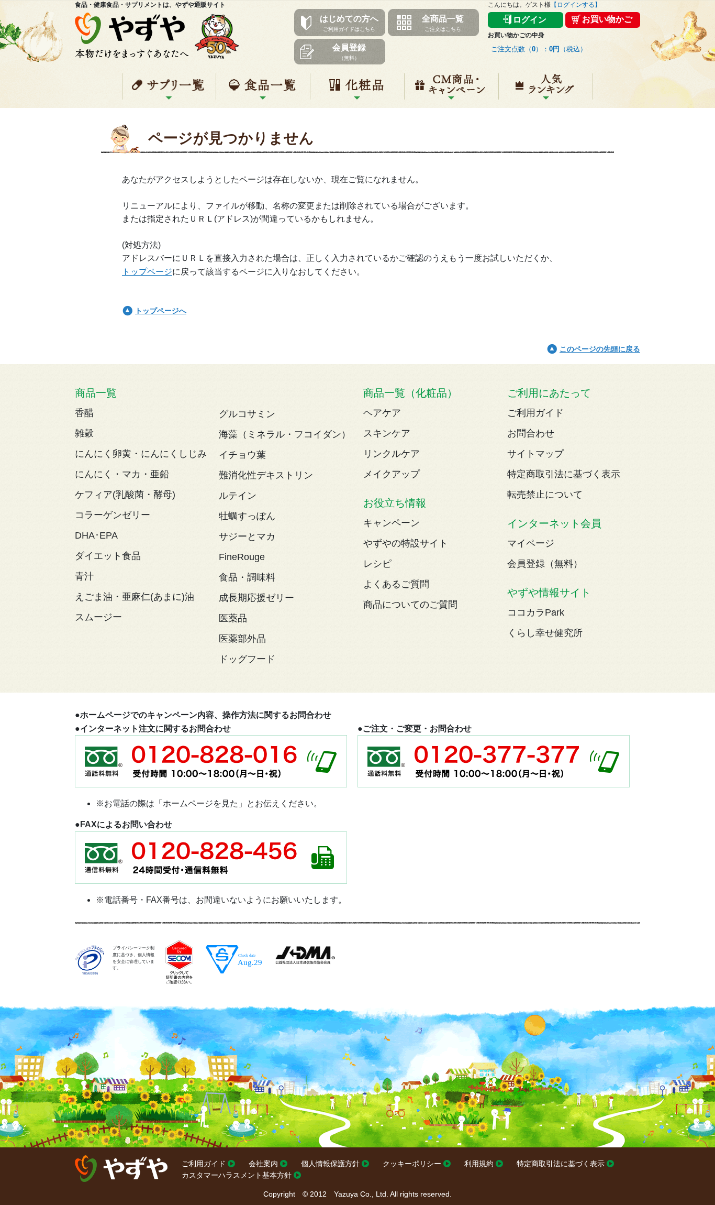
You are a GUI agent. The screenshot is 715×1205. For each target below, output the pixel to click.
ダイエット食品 (108, 556)
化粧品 (357, 90)
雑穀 (84, 433)
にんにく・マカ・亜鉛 (122, 474)
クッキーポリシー (412, 1163)
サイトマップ (535, 453)
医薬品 (233, 618)
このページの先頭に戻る (600, 349)
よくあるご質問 (396, 584)
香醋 (84, 413)
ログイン (529, 19)
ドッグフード (247, 659)
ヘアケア (382, 413)
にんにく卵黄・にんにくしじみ (141, 453)
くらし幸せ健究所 (545, 633)
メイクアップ (391, 474)
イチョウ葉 (242, 455)
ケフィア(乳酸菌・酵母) (125, 494)
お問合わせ (530, 433)
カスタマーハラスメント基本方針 (237, 1175)
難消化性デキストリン (266, 475)
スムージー (98, 617)
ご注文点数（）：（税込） (539, 49)
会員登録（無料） (545, 563)
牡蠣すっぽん (247, 516)
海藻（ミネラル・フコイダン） (285, 434)
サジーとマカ (247, 536)
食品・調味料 (247, 577)
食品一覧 (263, 90)
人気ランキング (546, 90)
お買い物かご (607, 19)
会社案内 (263, 1163)
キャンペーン (451, 90)
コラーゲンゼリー (112, 515)
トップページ (147, 271)
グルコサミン (247, 414)
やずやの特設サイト (405, 543)
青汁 (84, 576)
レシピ (377, 563)
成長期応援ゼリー (256, 598)
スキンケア (386, 433)
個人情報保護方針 (330, 1163)
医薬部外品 (242, 638)
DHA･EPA (96, 535)
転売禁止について (545, 494)
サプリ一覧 (169, 90)
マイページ (530, 543)
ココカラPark (535, 612)
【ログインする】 (576, 4)
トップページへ (160, 310)
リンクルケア (391, 453)
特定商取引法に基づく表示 (563, 474)
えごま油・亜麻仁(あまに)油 (134, 596)
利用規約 (479, 1163)
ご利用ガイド (535, 413)
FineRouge (242, 557)
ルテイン (237, 495)
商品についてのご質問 (410, 604)
